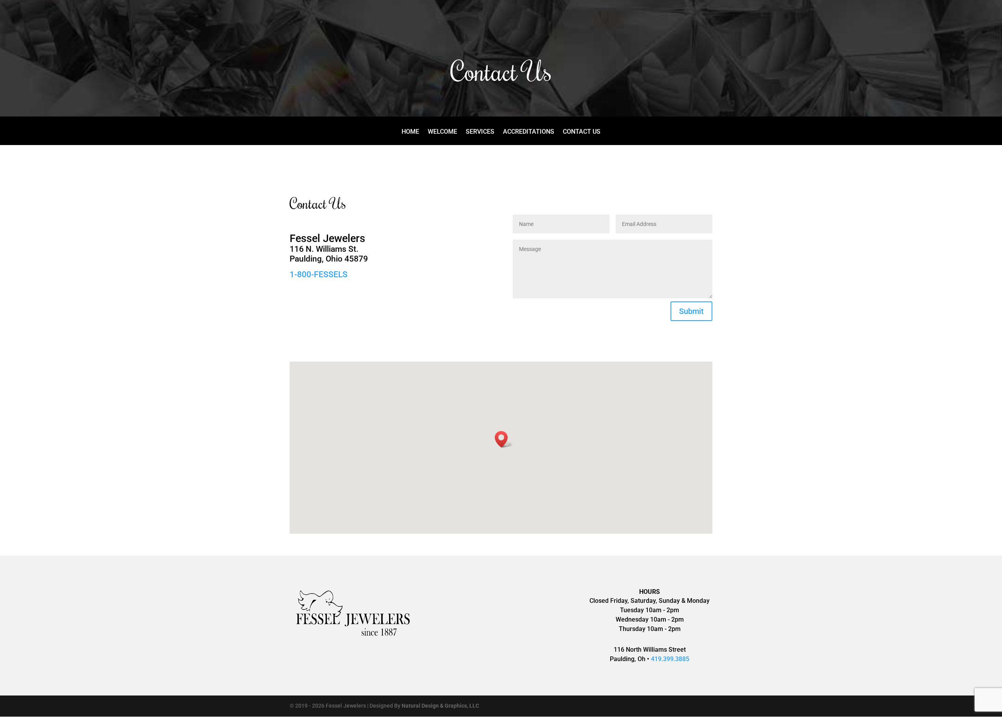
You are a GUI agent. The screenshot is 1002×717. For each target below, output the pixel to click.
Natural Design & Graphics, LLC (440, 706)
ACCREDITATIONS (528, 132)
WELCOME (442, 132)
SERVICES (480, 132)
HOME (410, 132)
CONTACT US (581, 132)
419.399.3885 (670, 659)
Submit (691, 311)
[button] (504, 439)
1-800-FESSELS (319, 274)
